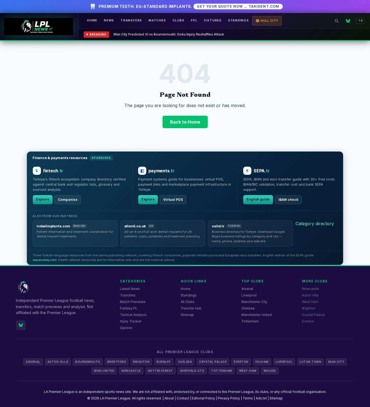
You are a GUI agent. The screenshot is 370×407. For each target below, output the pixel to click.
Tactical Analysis (133, 315)
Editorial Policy (203, 398)
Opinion (126, 328)
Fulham (262, 361)
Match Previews (132, 302)
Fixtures (213, 20)
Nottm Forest (160, 370)
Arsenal (247, 289)
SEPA (262, 170)
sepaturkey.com (45, 260)
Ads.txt (261, 398)
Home (92, 20)
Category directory (315, 223)
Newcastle (310, 289)
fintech (53, 170)
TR (360, 20)
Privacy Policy (229, 398)
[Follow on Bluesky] (348, 21)
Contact (183, 398)
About (169, 398)
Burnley (164, 361)
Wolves (270, 370)
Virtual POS (173, 200)
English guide (258, 199)
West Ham (310, 302)
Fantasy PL (128, 308)
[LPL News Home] (39, 26)
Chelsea (248, 308)
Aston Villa (310, 295)
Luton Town (310, 361)
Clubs (178, 20)
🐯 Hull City (267, 20)
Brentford (116, 361)
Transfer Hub (191, 308)
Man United (104, 370)
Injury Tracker (130, 321)
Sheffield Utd (192, 370)
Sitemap (187, 315)
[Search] (336, 21)
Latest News (130, 289)
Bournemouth (87, 361)
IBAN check (288, 200)
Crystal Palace (313, 315)
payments (161, 170)
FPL (194, 20)
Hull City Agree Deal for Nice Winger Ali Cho (148, 34)
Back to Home (185, 122)
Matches (157, 20)
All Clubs (187, 302)
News (109, 20)
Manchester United (256, 315)
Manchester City (254, 302)
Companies (67, 200)
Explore (42, 199)
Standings (238, 20)
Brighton (308, 308)
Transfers (131, 20)
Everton (308, 321)
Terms (248, 398)
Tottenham (250, 321)
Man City (336, 361)
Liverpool (249, 295)
